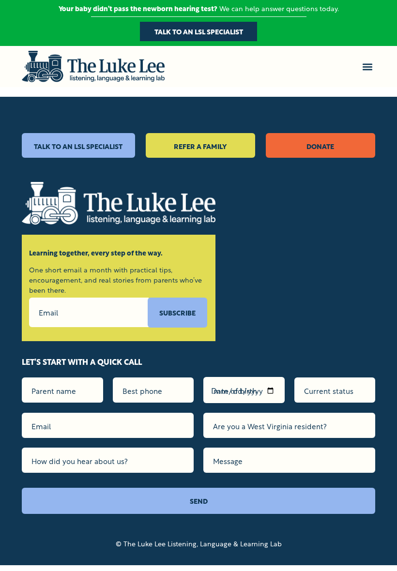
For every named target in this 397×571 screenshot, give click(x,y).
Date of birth (234, 389)
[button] (367, 67)
